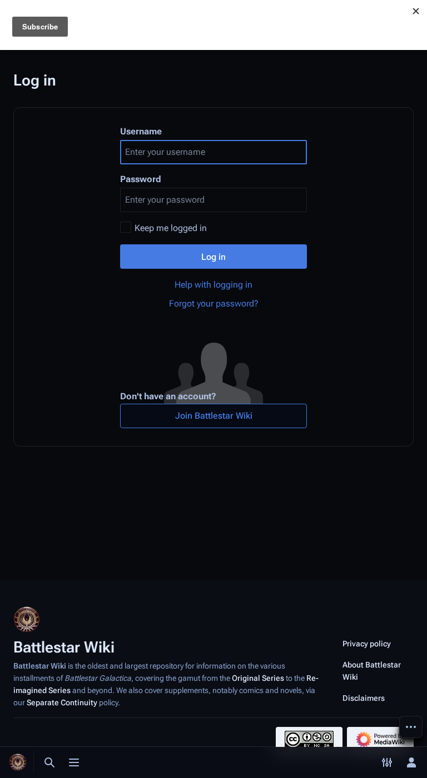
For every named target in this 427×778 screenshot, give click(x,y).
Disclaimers (363, 698)
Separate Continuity (62, 702)
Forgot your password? (214, 303)
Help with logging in (213, 284)
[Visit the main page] (18, 762)
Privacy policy (366, 643)
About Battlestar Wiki (371, 670)
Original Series (258, 678)
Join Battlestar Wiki (213, 415)
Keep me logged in (171, 228)
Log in (213, 257)
